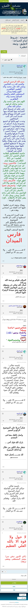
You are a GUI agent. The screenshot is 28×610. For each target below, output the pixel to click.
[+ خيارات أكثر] (3, 261)
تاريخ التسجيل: (19, 72)
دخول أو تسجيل (5, 1)
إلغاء (14, 590)
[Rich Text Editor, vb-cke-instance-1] (14, 576)
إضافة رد (14, 582)
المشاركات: (20, 73)
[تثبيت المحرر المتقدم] (5, 571)
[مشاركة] (3, 73)
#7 (2, 533)
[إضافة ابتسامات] (2, 571)
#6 (2, 483)
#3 (2, 317)
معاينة (14, 586)
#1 (2, 77)
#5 (2, 424)
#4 (2, 362)
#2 (2, 277)
